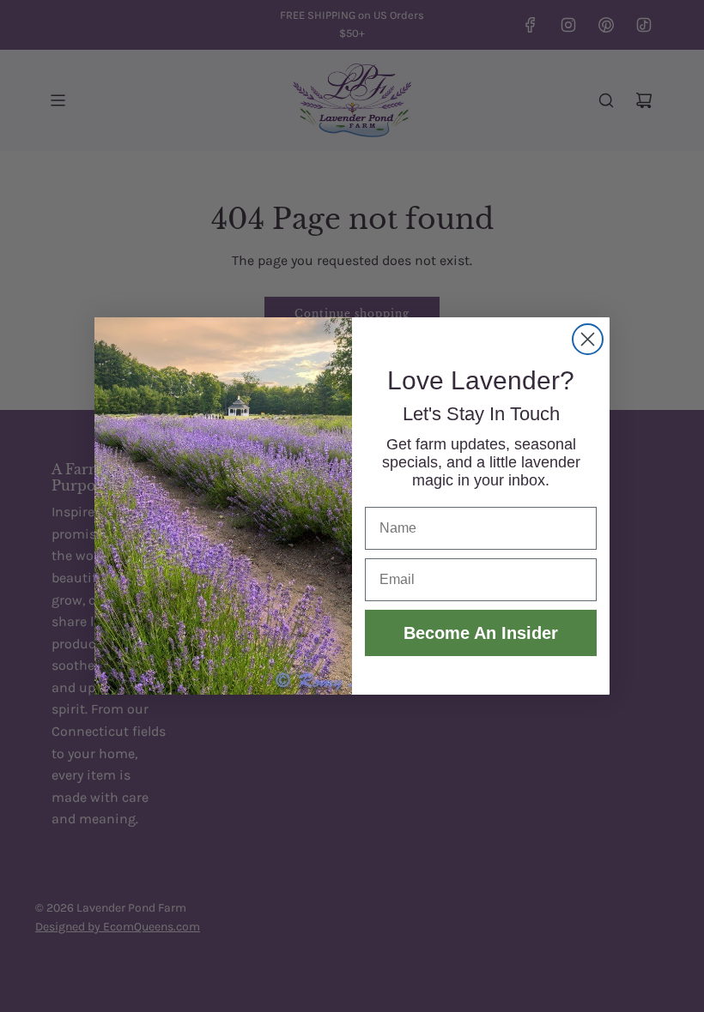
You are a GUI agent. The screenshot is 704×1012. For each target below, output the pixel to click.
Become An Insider (481, 632)
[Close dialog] (588, 339)
